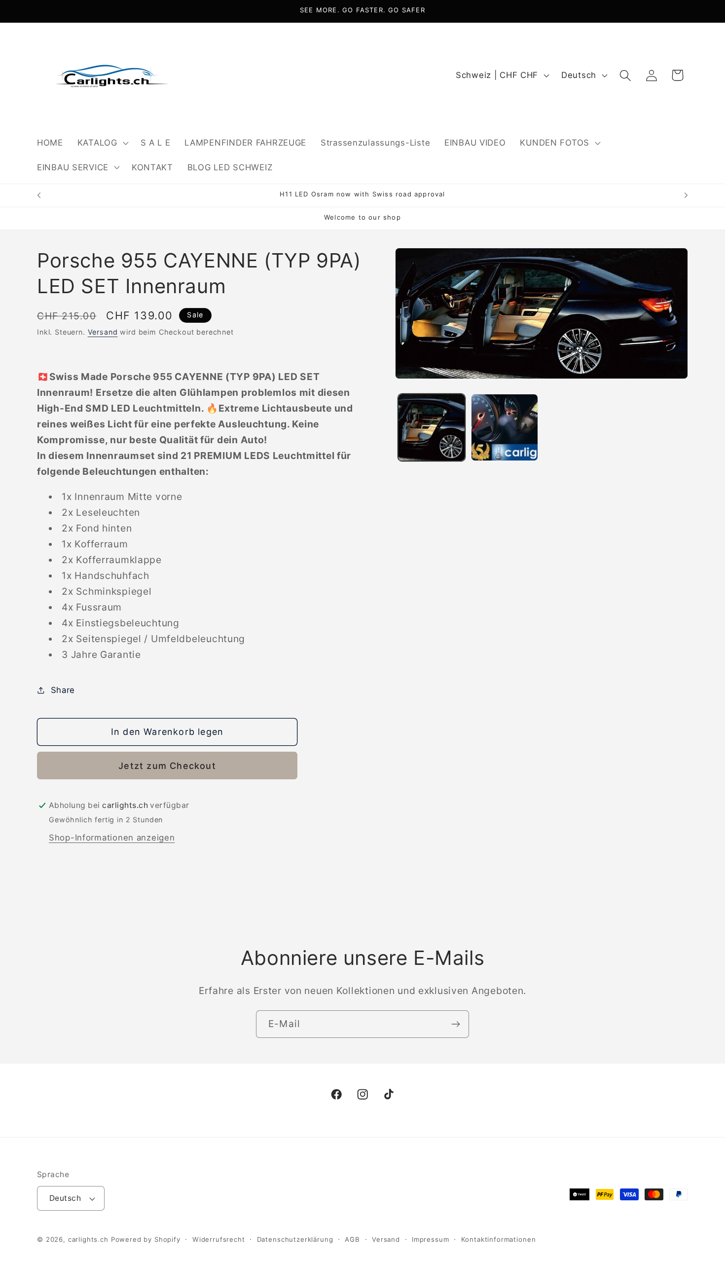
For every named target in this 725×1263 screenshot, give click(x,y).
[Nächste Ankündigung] (686, 195)
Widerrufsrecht (218, 1239)
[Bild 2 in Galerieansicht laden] (504, 427)
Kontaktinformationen (498, 1239)
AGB (352, 1239)
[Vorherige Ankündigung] (39, 195)
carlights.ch (88, 1239)
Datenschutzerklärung (295, 1239)
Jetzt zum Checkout (167, 766)
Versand (103, 332)
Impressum (430, 1239)
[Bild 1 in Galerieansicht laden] (431, 427)
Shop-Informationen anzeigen (112, 837)
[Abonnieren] (455, 1024)
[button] (101, 142)
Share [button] (63, 690)
